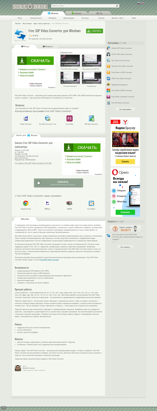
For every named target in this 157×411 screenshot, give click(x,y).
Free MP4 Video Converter (49, 260)
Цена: (17, 158)
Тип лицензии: (34, 39)
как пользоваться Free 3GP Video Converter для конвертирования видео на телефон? (47, 108)
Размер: (18, 154)
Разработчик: (20, 160)
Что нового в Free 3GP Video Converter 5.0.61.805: (33, 163)
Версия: (18, 150)
